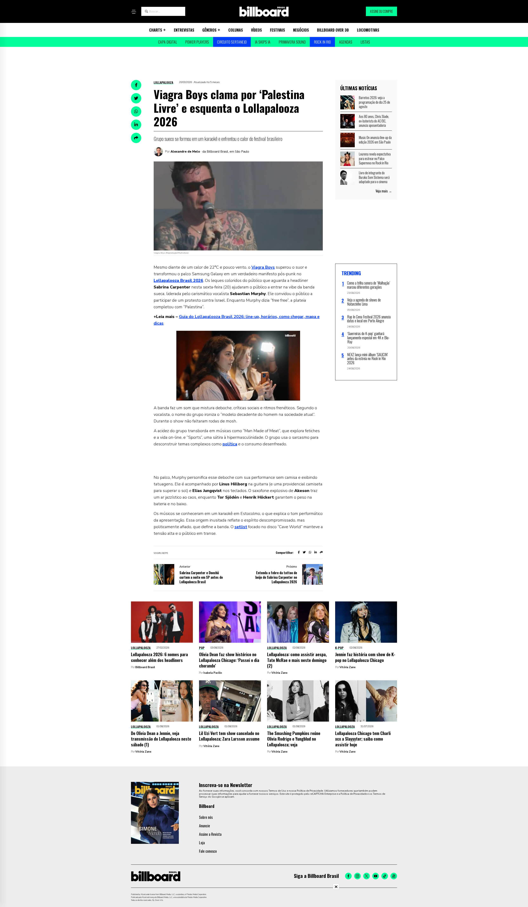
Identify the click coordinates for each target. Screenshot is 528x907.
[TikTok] (384, 876)
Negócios (301, 30)
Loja (202, 842)
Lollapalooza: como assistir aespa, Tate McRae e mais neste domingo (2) (297, 660)
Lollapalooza (163, 82)
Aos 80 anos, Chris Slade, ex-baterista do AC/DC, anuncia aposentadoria (374, 121)
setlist (241, 527)
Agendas (345, 42)
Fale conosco (208, 851)
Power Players (197, 42)
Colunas (235, 30)
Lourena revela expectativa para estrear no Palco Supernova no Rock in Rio (375, 158)
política (230, 444)
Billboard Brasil (145, 667)
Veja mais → (384, 191)
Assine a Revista (210, 834)
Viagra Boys (263, 267)
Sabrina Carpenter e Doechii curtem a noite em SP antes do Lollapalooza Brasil (201, 577)
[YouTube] (375, 876)
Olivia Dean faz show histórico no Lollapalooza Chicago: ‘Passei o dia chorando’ (229, 660)
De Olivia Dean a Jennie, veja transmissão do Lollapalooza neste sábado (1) (161, 739)
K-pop (339, 647)
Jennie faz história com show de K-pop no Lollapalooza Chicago (365, 657)
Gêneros (209, 30)
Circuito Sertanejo (232, 42)
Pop (202, 647)
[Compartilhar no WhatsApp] (136, 111)
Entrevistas (184, 30)
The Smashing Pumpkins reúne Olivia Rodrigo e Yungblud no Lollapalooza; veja (293, 739)
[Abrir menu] (133, 11)
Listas (365, 42)
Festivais (277, 30)
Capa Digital (167, 42)
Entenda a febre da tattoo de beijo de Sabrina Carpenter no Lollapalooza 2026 (276, 577)
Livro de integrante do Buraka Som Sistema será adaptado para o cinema (374, 177)
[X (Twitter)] (366, 876)
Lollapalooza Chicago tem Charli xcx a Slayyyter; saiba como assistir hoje (363, 739)
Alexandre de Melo (185, 151)
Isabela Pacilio (212, 673)
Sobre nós (206, 817)
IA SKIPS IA (262, 42)
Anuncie (204, 825)
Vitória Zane (279, 673)
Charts (155, 30)
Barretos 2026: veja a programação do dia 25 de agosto (374, 102)
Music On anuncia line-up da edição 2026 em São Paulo (375, 140)
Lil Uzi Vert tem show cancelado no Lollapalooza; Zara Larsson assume (229, 736)
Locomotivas (368, 30)
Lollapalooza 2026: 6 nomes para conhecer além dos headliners (159, 657)
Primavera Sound (292, 42)
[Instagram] (357, 876)
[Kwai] (393, 876)
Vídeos (256, 30)
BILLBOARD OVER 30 (333, 30)
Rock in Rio (322, 42)
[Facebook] (348, 876)
